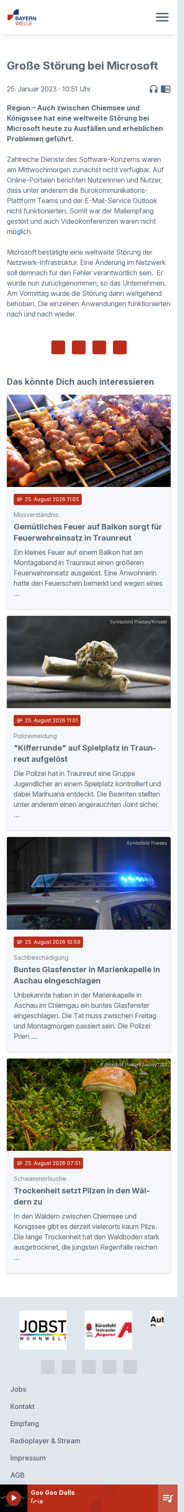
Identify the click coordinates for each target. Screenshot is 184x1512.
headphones (153, 89)
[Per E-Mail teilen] (120, 347)
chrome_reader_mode (165, 89)
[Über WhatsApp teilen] (99, 347)
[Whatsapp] (68, 1324)
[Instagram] (109, 1324)
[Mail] (130, 1324)
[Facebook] (89, 1324)
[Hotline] (48, 1324)
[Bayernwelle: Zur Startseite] (78, 17)
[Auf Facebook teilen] (58, 347)
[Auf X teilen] (79, 347)
